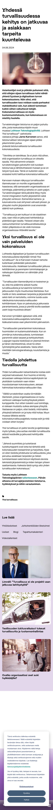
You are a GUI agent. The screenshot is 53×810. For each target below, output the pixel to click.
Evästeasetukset (27, 787)
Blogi (15, 532)
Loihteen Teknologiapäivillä (25, 130)
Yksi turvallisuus (10, 499)
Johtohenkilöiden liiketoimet (35, 525)
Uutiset (5, 532)
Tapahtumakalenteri (33, 532)
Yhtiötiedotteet (9, 525)
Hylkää (26, 800)
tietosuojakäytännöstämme (18, 767)
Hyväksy (26, 793)
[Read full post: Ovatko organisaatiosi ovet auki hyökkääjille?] (26, 670)
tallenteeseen (29, 477)
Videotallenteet (9, 538)
